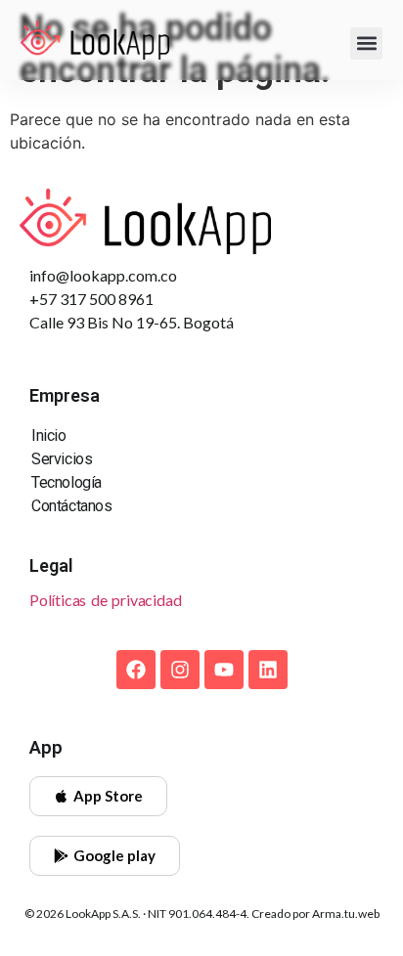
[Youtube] (224, 669)
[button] (366, 43)
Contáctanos (71, 506)
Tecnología (66, 482)
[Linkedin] (268, 669)
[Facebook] (136, 669)
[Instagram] (180, 669)
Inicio (49, 435)
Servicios (61, 459)
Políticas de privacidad (105, 599)
